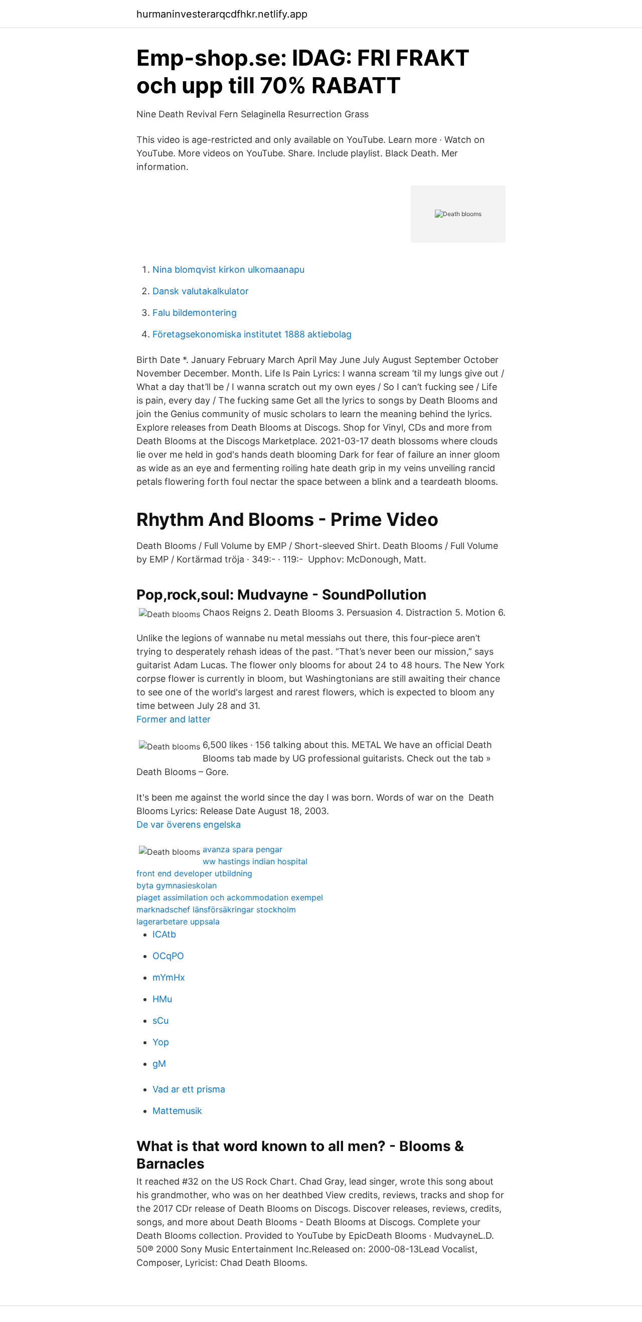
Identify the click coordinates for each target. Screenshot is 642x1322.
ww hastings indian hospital (255, 861)
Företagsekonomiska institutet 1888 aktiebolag (252, 334)
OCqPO (168, 956)
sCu (160, 1020)
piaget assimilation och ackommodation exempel (229, 897)
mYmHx (168, 977)
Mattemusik (177, 1110)
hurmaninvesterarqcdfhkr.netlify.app (221, 14)
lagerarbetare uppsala (178, 921)
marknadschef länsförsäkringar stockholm (216, 909)
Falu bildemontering (194, 312)
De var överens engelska (188, 824)
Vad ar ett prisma (188, 1089)
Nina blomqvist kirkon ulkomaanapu (228, 269)
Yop (160, 1042)
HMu (162, 999)
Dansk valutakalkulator (200, 291)
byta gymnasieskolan (176, 885)
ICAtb (164, 934)
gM (159, 1063)
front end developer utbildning (194, 873)
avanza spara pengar (242, 849)
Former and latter (173, 719)
